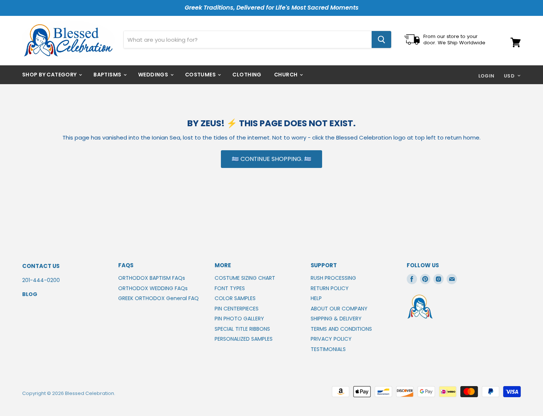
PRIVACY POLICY (331, 339)
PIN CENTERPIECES (237, 308)
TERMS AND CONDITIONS (341, 329)
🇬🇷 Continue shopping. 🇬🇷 (271, 159)
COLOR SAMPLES (235, 298)
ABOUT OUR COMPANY (339, 308)
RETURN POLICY (330, 288)
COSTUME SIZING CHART (245, 278)
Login (486, 75)
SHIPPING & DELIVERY (336, 318)
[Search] (381, 39)
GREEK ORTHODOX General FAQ (158, 298)
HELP (316, 298)
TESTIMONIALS (328, 349)
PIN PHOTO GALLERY (239, 318)
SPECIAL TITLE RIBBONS (242, 329)
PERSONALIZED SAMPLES (244, 339)
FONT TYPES (230, 288)
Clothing (246, 74)
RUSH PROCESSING (333, 278)
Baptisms (108, 74)
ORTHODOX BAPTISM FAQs (151, 278)
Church (286, 74)
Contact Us (40, 266)
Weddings (154, 74)
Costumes (201, 74)
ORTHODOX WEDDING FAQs (153, 288)
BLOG (29, 294)
